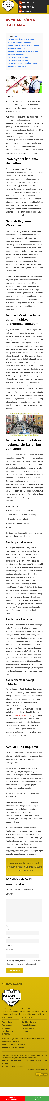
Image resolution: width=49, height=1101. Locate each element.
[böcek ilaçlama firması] (24, 998)
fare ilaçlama (19, 1060)
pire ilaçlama (30, 1060)
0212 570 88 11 (19, 1044)
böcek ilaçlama (8, 1060)
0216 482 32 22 (20, 1047)
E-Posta (9, 937)
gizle (16, 36)
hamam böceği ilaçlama (22, 715)
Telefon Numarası (9, 949)
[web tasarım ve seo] (24, 1076)
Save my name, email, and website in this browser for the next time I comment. (24, 962)
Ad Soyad (9, 927)
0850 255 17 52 (17, 1041)
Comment (9, 895)
